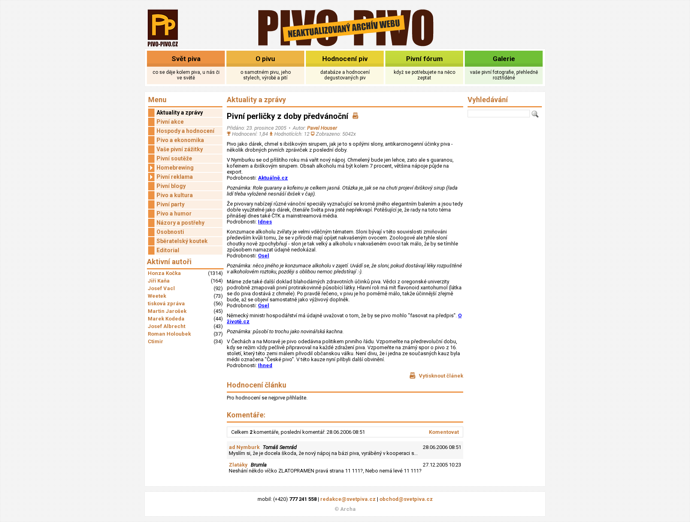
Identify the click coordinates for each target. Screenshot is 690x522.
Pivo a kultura (175, 195)
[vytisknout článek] (355, 116)
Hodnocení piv (345, 59)
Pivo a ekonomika (180, 140)
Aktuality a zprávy (180, 112)
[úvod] (163, 47)
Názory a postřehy (180, 222)
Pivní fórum (424, 59)
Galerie (504, 59)
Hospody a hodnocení (185, 131)
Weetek (157, 296)
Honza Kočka (164, 273)
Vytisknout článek (440, 376)
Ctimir (155, 341)
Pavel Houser (322, 128)
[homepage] (345, 45)
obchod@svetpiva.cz (406, 499)
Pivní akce (170, 122)
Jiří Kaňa (159, 281)
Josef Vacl (161, 288)
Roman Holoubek (169, 334)
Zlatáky (238, 465)
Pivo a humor (174, 213)
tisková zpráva (166, 303)
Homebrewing (175, 167)
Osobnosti (170, 232)
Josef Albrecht (166, 326)
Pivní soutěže (174, 158)
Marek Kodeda (166, 319)
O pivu (265, 59)
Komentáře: (246, 415)
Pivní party (170, 204)
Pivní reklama (175, 177)
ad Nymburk (244, 447)
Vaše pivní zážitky (180, 149)
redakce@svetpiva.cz (348, 499)
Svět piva (186, 59)
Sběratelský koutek (182, 241)
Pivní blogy (171, 186)
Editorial (168, 250)
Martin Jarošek (167, 311)
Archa (348, 509)
